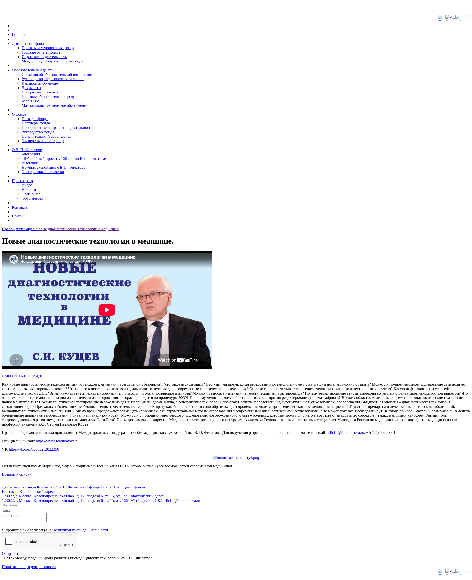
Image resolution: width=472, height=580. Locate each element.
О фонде (19, 114)
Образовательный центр (32, 70)
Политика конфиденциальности (29, 567)
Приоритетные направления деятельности (57, 127)
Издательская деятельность (44, 57)
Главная (18, 34)
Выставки (30, 163)
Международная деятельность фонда (52, 61)
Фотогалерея (32, 198)
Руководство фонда (38, 132)
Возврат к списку (16, 474)
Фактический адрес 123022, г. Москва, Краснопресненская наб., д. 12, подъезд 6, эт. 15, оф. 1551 (83, 498)
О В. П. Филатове (27, 150)
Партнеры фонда (36, 123)
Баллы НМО (32, 101)
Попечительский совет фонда (46, 136)
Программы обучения (40, 92)
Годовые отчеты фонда (41, 52)
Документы (31, 88)
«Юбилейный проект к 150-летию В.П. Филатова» (64, 158)
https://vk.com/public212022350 (34, 449)
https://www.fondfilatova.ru (57, 441)
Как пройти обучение (40, 83)
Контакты (20, 207)
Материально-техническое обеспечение (55, 105)
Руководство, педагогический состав (53, 79)
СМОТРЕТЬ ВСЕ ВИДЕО (24, 376)
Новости (29, 189)
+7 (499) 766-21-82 (146, 500)
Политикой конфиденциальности (80, 530)
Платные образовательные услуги (50, 96)
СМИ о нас (31, 194)
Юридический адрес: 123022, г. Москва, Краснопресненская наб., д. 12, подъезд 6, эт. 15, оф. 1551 (66, 493)
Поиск (17, 216)
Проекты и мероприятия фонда (48, 48)
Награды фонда (35, 119)
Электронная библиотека (43, 172)
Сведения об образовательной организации (58, 74)
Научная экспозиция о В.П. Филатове (53, 167)
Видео (27, 185)
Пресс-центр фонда (128, 487)
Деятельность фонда (29, 43)
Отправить (11, 553)
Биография (31, 154)
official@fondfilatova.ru (345, 432)
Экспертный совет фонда (43, 141)
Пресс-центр (22, 181)
